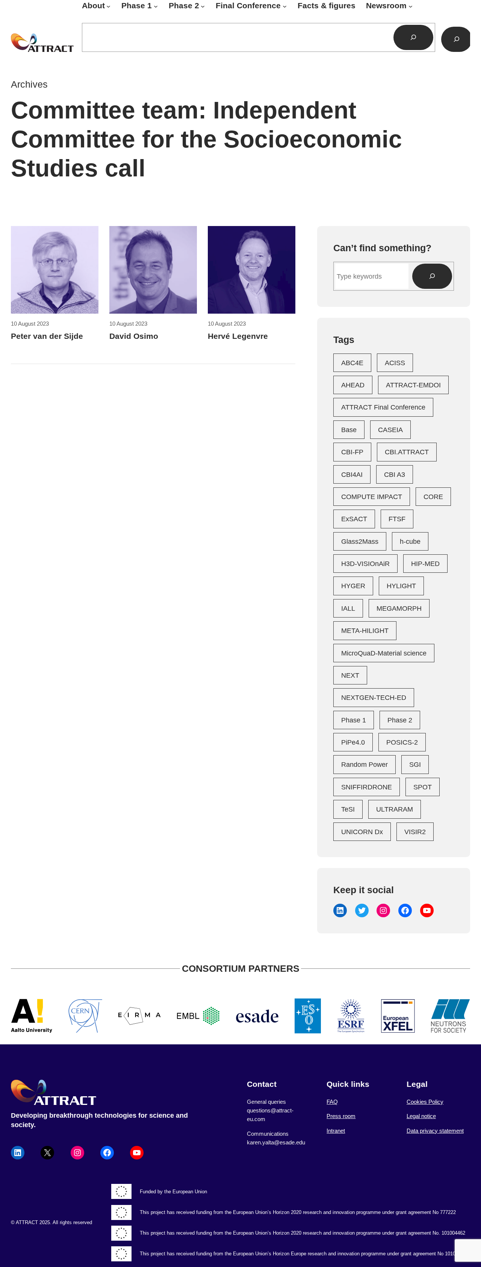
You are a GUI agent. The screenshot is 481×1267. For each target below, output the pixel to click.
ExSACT (354, 519)
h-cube (410, 541)
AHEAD (353, 385)
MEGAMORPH (399, 608)
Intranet (336, 1130)
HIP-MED (425, 563)
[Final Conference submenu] (285, 6)
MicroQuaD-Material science (384, 653)
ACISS (395, 363)
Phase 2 (399, 720)
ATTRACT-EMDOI (413, 385)
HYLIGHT (401, 586)
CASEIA (390, 430)
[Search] (413, 37)
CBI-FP (352, 452)
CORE (433, 497)
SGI (415, 764)
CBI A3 (394, 474)
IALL (348, 608)
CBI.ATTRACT (407, 452)
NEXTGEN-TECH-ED (373, 697)
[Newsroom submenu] (410, 6)
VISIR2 (415, 832)
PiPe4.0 (353, 742)
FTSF (397, 519)
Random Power (364, 764)
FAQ (332, 1102)
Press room (341, 1116)
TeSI (348, 809)
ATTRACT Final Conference (383, 407)
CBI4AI (352, 474)
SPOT (422, 787)
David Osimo (133, 336)
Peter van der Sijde (47, 336)
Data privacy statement (435, 1130)
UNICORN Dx (362, 832)
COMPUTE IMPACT (371, 497)
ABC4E (352, 363)
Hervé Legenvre (238, 336)
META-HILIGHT (365, 630)
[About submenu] (108, 6)
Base (349, 430)
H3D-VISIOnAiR (365, 563)
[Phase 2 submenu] (203, 6)
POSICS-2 (402, 742)
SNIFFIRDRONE (366, 787)
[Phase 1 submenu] (156, 6)
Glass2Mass (359, 541)
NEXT (350, 675)
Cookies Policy (425, 1102)
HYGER (353, 586)
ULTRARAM (394, 809)
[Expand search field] (456, 39)
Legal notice (421, 1116)
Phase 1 (353, 720)
